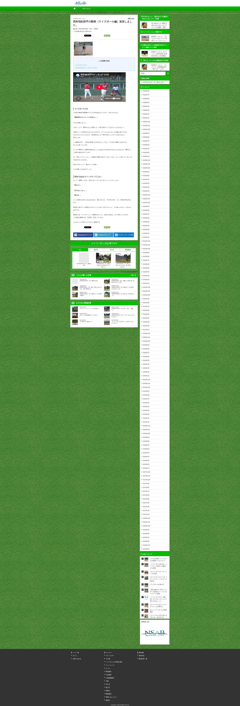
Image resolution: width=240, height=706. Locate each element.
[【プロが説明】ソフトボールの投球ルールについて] (146, 560)
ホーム (74, 8)
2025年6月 (146, 145)
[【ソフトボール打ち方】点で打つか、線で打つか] (146, 617)
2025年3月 (146, 152)
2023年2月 (146, 233)
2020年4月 (146, 364)
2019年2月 (146, 418)
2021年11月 (146, 291)
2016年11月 (146, 522)
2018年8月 (146, 441)
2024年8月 (146, 175)
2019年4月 (146, 410)
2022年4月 (146, 272)
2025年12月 (146, 122)
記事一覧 (133, 275)
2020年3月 (146, 368)
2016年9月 (146, 530)
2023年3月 (146, 229)
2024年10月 (146, 168)
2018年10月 (146, 433)
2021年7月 (146, 306)
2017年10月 (146, 479)
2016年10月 (146, 526)
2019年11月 (146, 383)
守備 (107, 681)
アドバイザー (110, 655)
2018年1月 (146, 468)
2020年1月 (146, 376)
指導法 (108, 690)
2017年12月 (146, 472)
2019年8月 (146, 395)
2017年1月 (146, 514)
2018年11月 (146, 429)
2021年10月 (146, 295)
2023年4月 (146, 225)
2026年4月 (146, 106)
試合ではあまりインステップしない (86, 67)
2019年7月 (146, 399)
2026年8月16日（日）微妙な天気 (84, 264)
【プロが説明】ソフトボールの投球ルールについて (158, 559)
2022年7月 (146, 260)
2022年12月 (146, 241)
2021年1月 (146, 329)
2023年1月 (146, 237)
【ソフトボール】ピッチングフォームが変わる (158, 605)
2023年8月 (146, 210)
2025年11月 (146, 125)
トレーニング (110, 665)
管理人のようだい (111, 697)
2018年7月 (146, 445)
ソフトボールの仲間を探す (114, 662)
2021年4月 (146, 318)
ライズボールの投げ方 (157, 584)
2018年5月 (146, 453)
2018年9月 (146, 437)
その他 (108, 659)
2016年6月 (146, 541)
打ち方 (112, 249)
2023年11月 (146, 199)
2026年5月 (146, 102)
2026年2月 (146, 114)
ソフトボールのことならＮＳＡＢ (79, 12)
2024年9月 (146, 172)
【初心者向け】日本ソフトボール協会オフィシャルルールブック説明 (158, 591)
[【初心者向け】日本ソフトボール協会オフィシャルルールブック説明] (146, 591)
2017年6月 (146, 495)
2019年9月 (146, 391)
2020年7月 (146, 352)
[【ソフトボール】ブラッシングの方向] (146, 573)
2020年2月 (146, 372)
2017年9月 (146, 483)
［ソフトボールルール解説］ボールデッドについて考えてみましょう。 (158, 599)
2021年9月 (146, 299)
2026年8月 (146, 91)
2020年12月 (146, 333)
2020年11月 (146, 337)
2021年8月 (146, 302)
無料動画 (108, 694)
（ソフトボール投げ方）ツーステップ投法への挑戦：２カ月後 (158, 566)
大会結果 (108, 674)
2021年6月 (146, 310)
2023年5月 (146, 222)
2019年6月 (146, 403)
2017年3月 (146, 506)
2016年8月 (146, 533)
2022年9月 (146, 252)
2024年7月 (146, 179)
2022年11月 (146, 245)
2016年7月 (146, 537)
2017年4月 (146, 503)
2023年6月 (146, 218)
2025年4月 (146, 148)
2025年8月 (146, 137)
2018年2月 (146, 464)
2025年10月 (146, 129)
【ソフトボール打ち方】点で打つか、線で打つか (158, 616)
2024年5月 (146, 187)
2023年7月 (146, 214)
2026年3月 (146, 110)
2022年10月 (146, 249)
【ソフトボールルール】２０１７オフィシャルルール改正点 (158, 579)
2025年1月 (146, 156)
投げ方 (92, 12)
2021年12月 (146, 287)
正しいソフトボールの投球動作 (158, 611)
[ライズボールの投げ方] (146, 586)
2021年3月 (146, 322)
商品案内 (128, 249)
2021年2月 (146, 326)
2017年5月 (146, 499)
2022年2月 (146, 279)
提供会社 (141, 655)
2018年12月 (146, 426)
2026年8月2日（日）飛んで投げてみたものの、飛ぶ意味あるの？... (123, 265)
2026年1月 (146, 118)
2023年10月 (146, 202)
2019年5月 (146, 406)
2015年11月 (146, 545)
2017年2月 (146, 510)
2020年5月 (146, 360)
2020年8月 (146, 349)
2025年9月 (146, 133)
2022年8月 (146, 256)
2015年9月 (146, 549)
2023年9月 (146, 206)
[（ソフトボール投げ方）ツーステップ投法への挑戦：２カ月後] (146, 565)
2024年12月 (146, 160)
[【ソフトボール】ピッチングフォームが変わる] (146, 606)
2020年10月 (146, 341)
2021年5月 (146, 314)
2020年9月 (146, 345)
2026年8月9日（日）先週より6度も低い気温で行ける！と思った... (103, 265)
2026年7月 (146, 95)
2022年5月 (146, 268)
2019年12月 (146, 379)
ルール (108, 668)
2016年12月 (146, 518)
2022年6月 (146, 264)
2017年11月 (146, 476)
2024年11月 (146, 164)
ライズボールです (81, 65)
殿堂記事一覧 (143, 659)
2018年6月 (146, 449)
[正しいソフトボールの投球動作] (146, 611)
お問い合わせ (86, 8)
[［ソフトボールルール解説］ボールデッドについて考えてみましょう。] (146, 597)
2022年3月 (146, 275)
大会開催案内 (110, 678)
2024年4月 (146, 191)
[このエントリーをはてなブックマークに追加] (124, 234)
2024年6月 (146, 183)
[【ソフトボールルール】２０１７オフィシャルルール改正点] (146, 578)
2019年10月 (146, 387)
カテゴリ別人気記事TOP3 (130, 272)
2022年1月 (146, 283)
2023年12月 (146, 195)
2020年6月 (146, 356)
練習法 (108, 700)
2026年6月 (146, 98)
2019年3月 (146, 414)
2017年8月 (146, 487)
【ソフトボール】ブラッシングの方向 (158, 572)
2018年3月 (146, 460)
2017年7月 (146, 491)
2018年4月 (146, 456)
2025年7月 (146, 141)
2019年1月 (146, 422)
